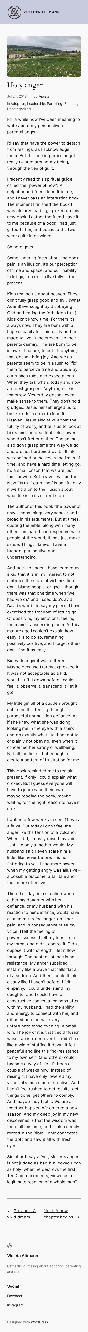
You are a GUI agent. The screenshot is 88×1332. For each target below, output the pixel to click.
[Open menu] (78, 12)
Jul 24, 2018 (17, 96)
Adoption (18, 103)
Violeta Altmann (41, 12)
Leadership (36, 103)
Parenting (54, 103)
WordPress (39, 1322)
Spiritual (70, 103)
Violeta (44, 96)
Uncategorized (19, 109)
